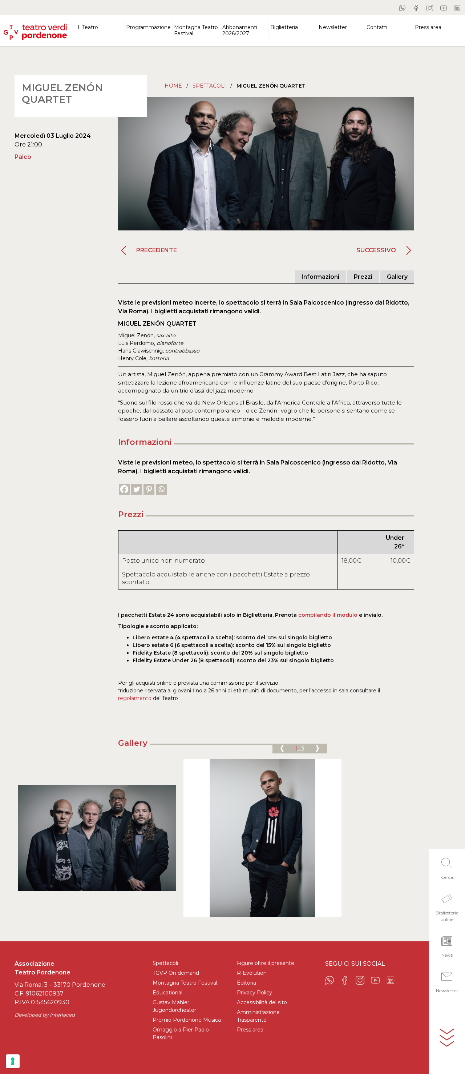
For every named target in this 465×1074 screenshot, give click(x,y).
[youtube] (443, 7)
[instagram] (430, 7)
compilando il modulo (327, 615)
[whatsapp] (402, 7)
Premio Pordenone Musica (187, 1020)
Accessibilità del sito (262, 1002)
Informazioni (320, 276)
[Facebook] (124, 489)
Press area (250, 1029)
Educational (167, 992)
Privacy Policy (254, 992)
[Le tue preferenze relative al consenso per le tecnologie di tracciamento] (13, 1061)
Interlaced (62, 1015)
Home (173, 86)
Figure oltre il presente (265, 963)
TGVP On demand (176, 973)
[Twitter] (136, 489)
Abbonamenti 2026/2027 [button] (239, 30)
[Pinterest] (148, 489)
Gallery (397, 276)
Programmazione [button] (148, 27)
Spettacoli (209, 86)
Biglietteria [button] (284, 27)
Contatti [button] (377, 27)
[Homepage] (35, 29)
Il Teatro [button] (88, 27)
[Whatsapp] (161, 489)
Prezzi (363, 276)
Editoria (246, 983)
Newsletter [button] (333, 27)
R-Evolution (252, 973)
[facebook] (416, 7)
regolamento (134, 698)
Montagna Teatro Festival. (185, 983)
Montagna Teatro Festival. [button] (196, 30)
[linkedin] (457, 7)
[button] (447, 866)
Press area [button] (428, 27)
